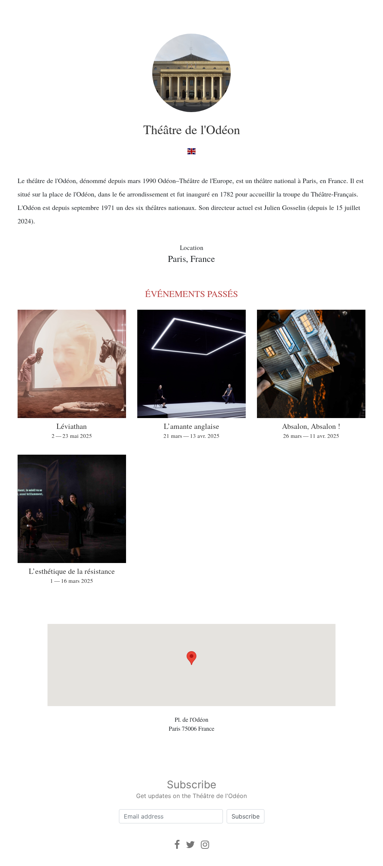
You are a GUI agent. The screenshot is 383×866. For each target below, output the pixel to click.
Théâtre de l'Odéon (191, 129)
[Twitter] (190, 844)
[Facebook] (177, 844)
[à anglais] (191, 151)
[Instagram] (205, 844)
